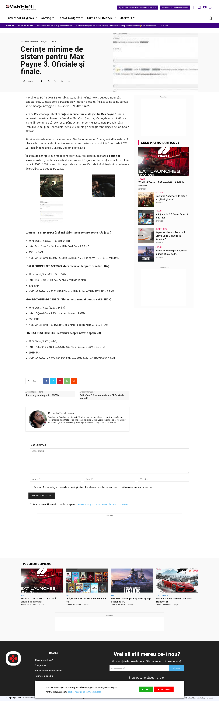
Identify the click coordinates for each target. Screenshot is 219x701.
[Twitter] (48, 81)
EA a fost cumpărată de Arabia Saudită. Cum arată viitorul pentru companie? (107, 26)
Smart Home (161, 229)
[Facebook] (194, 7)
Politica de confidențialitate (48, 670)
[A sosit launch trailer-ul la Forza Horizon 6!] (177, 581)
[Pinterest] (55, 81)
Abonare (176, 668)
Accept (146, 689)
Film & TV (159, 193)
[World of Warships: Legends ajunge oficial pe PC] (146, 254)
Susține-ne (40, 665)
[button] (210, 18)
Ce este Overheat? (44, 660)
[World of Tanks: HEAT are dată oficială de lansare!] (163, 161)
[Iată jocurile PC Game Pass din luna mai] (146, 217)
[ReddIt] (69, 81)
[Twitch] (210, 7)
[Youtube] (205, 7)
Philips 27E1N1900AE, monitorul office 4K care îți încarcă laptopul (45, 26)
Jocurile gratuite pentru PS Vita (42, 395)
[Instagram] (199, 7)
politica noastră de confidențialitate (84, 691)
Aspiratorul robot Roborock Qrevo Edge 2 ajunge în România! (170, 236)
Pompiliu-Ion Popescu (28, 605)
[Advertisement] (163, 117)
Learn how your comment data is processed (103, 504)
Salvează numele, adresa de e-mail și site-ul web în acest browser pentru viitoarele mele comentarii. (94, 487)
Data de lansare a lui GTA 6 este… (155, 26)
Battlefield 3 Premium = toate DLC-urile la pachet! (102, 397)
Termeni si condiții (44, 676)
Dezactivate (164, 689)
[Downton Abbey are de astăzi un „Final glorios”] (146, 199)
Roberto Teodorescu (31, 41)
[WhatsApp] (62, 81)
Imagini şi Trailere (162, 595)
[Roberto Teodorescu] (38, 419)
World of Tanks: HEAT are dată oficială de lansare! (38, 600)
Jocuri (141, 179)
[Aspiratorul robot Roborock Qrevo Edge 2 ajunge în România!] (146, 235)
